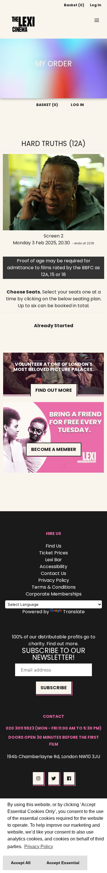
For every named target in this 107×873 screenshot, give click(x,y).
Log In (95, 5)
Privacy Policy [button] (38, 846)
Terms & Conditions (54, 587)
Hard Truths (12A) (53, 143)
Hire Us (53, 533)
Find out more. (62, 643)
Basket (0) (74, 5)
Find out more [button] (53, 390)
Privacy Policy (53, 580)
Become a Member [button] (53, 449)
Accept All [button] (21, 862)
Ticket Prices (53, 553)
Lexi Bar (53, 559)
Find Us (53, 546)
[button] (96, 20)
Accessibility (53, 566)
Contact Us (53, 573)
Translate (74, 611)
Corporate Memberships (54, 594)
